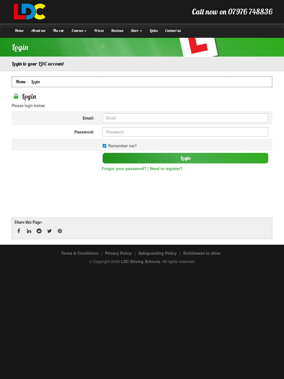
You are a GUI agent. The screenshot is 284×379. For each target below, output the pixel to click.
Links (153, 30)
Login (185, 158)
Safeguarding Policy (157, 253)
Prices (98, 30)
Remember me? (122, 145)
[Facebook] (18, 231)
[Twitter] (49, 231)
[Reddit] (39, 231)
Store (135, 30)
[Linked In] (28, 231)
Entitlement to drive (201, 253)
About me (38, 30)
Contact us (173, 30)
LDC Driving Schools (140, 261)
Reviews (117, 30)
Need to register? (166, 168)
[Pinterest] (59, 231)
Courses (78, 30)
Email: (88, 118)
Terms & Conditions (79, 253)
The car (58, 30)
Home (19, 30)
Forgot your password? (124, 168)
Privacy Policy (118, 253)
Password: (84, 132)
